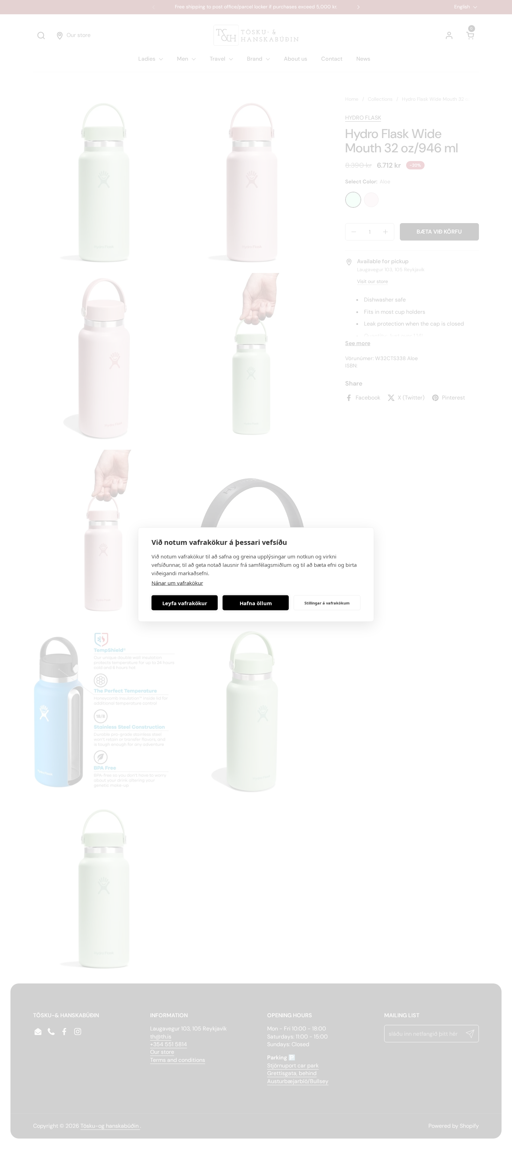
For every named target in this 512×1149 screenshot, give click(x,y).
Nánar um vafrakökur (177, 582)
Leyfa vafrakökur (184, 602)
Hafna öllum (256, 602)
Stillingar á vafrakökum (327, 602)
